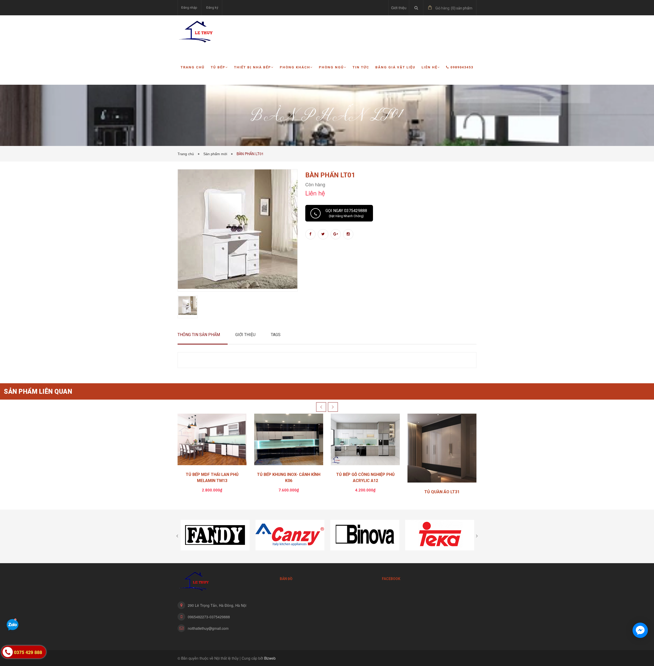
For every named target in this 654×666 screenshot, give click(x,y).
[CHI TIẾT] (441, 449)
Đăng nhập (189, 7)
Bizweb (270, 658)
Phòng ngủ (331, 67)
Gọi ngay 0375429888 (346, 213)
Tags (276, 334)
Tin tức (361, 67)
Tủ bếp (218, 67)
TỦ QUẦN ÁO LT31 (442, 491)
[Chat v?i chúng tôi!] (640, 630)
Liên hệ (429, 67)
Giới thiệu (398, 7)
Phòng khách (295, 67)
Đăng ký (212, 7)
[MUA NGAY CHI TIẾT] (212, 441)
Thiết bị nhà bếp (252, 67)
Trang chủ (193, 67)
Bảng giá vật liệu (395, 67)
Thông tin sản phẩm (199, 334)
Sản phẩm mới (216, 154)
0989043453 (461, 67)
